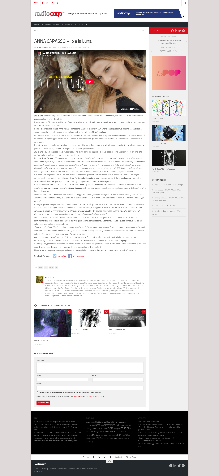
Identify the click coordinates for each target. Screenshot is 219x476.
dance (40, 267)
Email (94, 376)
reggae (92, 438)
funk (122, 425)
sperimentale (119, 438)
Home (36, 24)
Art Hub (35, 3)
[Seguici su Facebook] (172, 30)
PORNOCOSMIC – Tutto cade (163, 169)
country (125, 422)
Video (88, 24)
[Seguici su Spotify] (183, 30)
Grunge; (89, 428)
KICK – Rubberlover (117, 330)
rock (98, 438)
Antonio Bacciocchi (43, 47)
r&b (124, 435)
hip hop (104, 428)
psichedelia (112, 435)
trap (91, 441)
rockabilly (104, 438)
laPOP (92, 432)
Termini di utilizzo (91, 396)
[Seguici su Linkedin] (176, 30)
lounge (97, 432)
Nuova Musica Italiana (50, 24)
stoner (127, 438)
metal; (101, 432)
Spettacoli (79, 24)
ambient (88, 422)
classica (120, 422)
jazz (131, 428)
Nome (39, 376)
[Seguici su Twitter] (179, 30)
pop (56, 267)
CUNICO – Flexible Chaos (162, 118)
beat (93, 422)
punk (119, 434)
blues (97, 422)
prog (105, 435)
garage (130, 425)
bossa (101, 422)
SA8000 (37, 424)
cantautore (110, 421)
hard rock (96, 428)
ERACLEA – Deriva (159, 144)
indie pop (117, 429)
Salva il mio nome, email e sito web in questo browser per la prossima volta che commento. (70, 392)
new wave (110, 431)
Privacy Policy (78, 396)
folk (117, 425)
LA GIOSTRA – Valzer (79, 330)
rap (126, 435)
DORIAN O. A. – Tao (169, 206)
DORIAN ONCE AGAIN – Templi (172, 185)
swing (88, 441)
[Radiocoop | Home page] (49, 13)
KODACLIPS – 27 (41, 340)
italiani (51, 267)
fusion (126, 425)
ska (108, 438)
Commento (40, 360)
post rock (100, 435)
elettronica (109, 424)
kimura (88, 432)
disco (102, 425)
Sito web (39, 384)
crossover (90, 425)
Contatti (118, 457)
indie (45, 267)
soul (111, 438)
